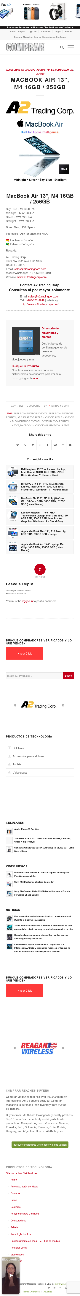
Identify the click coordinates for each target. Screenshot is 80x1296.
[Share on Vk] (55, 445)
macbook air (40, 425)
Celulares (16, 1207)
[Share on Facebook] (10, 445)
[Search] (60, 47)
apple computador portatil (31, 413)
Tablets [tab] (17, 764)
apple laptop (25, 417)
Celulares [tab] (18, 748)
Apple (50, 69)
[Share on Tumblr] (47, 445)
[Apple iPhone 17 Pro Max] (30, 11)
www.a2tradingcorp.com (32, 277)
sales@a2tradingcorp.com (30, 269)
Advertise (45, 31)
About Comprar (17, 31)
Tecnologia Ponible (21, 1234)
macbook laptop (59, 425)
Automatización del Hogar (24, 1186)
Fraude (68, 31)
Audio (14, 1179)
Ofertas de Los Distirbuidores (21, 1173)
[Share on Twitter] (17, 445)
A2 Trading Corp (60, 405)
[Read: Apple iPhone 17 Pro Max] (9, 831)
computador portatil (28, 421)
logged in (27, 601)
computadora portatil (55, 421)
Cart (34, 31)
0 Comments (33, 405)
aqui (35, 378)
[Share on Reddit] (62, 445)
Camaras (15, 1193)
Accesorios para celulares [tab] (28, 756)
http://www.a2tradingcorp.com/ (40, 304)
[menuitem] (17, 31)
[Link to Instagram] (54, 1287)
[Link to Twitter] (49, 1287)
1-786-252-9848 (34, 300)
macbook (25, 425)
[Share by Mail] (70, 445)
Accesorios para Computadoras (26, 69)
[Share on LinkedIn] (40, 445)
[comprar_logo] (33, 47)
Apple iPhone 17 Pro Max (26, 829)
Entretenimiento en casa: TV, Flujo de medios (35, 1241)
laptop (15, 425)
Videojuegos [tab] (20, 772)
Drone (14, 1200)
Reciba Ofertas (14, 1261)
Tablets (14, 1227)
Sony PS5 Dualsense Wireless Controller (34, 881)
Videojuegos (17, 1254)
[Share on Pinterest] (32, 445)
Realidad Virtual (19, 1247)
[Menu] (69, 47)
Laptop (40, 73)
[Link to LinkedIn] (65, 1287)
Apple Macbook (44, 417)
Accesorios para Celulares (25, 1213)
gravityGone (60, 1283)
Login (58, 31)
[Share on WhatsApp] (25, 445)
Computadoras (64, 69)
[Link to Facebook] (60, 1287)
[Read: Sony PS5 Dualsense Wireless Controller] (9, 884)
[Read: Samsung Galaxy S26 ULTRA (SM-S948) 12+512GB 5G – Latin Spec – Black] (9, 849)
